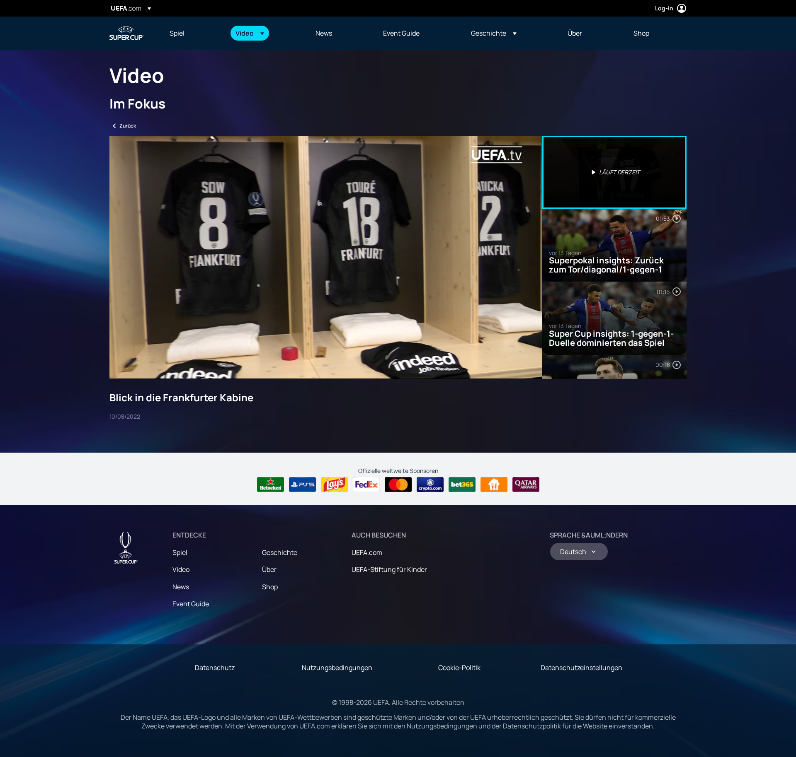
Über (269, 569)
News (180, 586)
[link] (177, 33)
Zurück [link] (127, 125)
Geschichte (279, 552)
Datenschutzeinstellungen (581, 667)
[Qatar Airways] (525, 484)
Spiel (179, 552)
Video (180, 569)
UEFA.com (367, 552)
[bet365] (462, 484)
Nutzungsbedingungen (337, 667)
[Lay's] (334, 484)
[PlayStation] (302, 484)
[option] (614, 172)
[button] (249, 33)
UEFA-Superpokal (126, 33)
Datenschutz (215, 667)
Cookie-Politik (459, 667)
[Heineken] (270, 484)
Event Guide (190, 603)
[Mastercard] (398, 484)
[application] (325, 257)
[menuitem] (192, 33)
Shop (270, 586)
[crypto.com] (430, 484)
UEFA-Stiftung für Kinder (389, 569)
